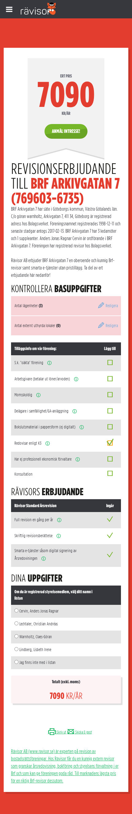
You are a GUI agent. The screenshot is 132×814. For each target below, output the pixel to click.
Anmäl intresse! (66, 131)
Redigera (111, 305)
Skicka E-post (83, 732)
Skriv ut (61, 732)
